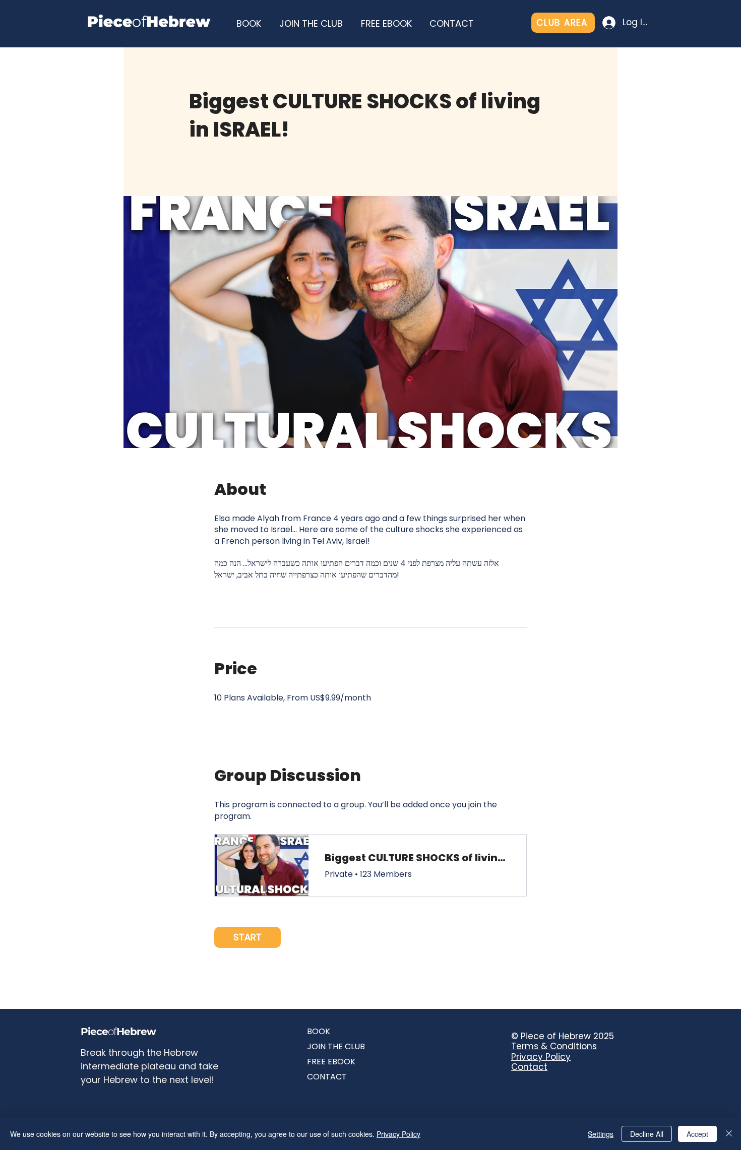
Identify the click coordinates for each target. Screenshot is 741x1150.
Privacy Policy (541, 1057)
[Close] (729, 1134)
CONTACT (327, 1076)
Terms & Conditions (554, 1046)
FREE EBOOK (331, 1061)
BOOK (318, 1031)
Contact (529, 1067)
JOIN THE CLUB (336, 1046)
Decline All (646, 1134)
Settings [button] (600, 1134)
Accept (697, 1134)
